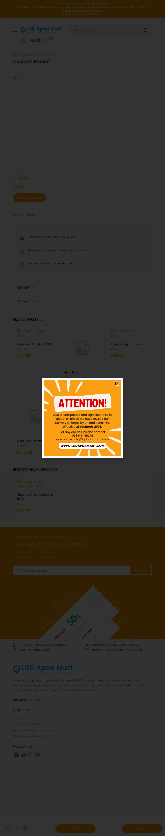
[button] (117, 383)
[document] (82, 418)
